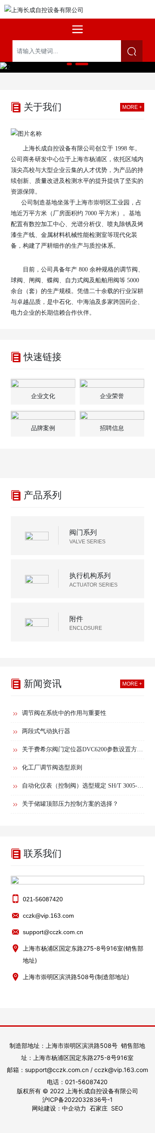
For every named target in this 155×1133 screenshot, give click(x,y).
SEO (117, 1108)
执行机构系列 (90, 575)
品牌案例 (43, 427)
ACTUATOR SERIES (93, 585)
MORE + (132, 107)
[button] (69, 64)
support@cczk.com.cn (53, 932)
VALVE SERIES (87, 542)
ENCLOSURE (85, 628)
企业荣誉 (112, 395)
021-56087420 (43, 899)
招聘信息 (112, 427)
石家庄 (99, 1108)
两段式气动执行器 (46, 731)
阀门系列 (83, 532)
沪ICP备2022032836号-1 (77, 1100)
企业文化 (43, 395)
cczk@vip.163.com (48, 915)
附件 (76, 618)
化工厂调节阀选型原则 (52, 767)
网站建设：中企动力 (59, 1108)
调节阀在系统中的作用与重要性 (64, 713)
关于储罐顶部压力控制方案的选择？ (70, 804)
